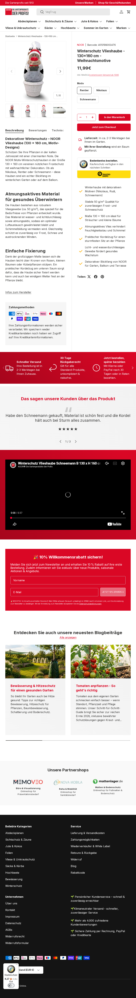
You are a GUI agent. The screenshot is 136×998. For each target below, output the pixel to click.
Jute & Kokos (13, 846)
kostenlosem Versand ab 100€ (104, 75)
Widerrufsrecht (14, 936)
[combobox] (73, 11)
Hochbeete (12, 872)
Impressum (12, 916)
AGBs (8, 929)
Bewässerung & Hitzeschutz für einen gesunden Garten (33, 688)
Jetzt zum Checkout (104, 127)
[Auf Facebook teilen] (95, 276)
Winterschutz (13, 885)
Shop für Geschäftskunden (114, 2)
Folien (9, 852)
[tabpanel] (35, 209)
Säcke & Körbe (14, 866)
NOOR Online (19, 986)
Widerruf (76, 859)
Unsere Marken (84, 2)
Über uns (11, 903)
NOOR (80, 44)
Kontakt (10, 910)
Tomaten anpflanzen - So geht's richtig (95, 688)
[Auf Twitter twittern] (89, 276)
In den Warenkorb (114, 117)
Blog (73, 866)
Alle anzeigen (68, 637)
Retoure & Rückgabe (84, 852)
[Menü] (17, 965)
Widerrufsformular (17, 943)
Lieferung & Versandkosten (88, 833)
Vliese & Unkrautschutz (20, 859)
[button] (128, 12)
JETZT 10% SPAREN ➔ (113, 592)
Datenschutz (13, 923)
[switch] (11, 985)
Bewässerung (13, 879)
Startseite (10, 36)
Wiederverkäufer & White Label (90, 846)
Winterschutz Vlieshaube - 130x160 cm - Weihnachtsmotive (38, 36)
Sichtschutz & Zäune (18, 839)
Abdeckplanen (14, 833)
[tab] (14, 130)
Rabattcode (78, 872)
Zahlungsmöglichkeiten (85, 839)
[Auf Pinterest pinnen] (102, 276)
